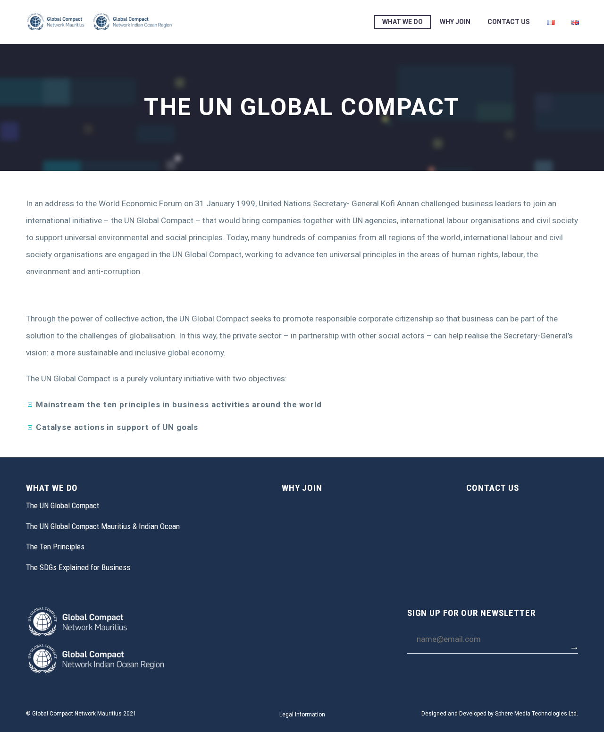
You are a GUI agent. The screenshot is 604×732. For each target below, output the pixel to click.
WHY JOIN (455, 21)
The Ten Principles (55, 546)
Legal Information (302, 714)
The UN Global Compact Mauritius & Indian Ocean (103, 526)
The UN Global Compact (62, 505)
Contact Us (508, 21)
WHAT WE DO (402, 21)
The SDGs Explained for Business (78, 567)
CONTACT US (492, 487)
